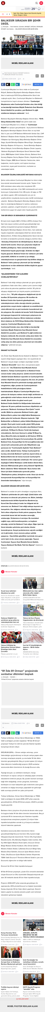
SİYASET (3, 29)
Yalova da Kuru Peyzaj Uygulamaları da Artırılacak (33, 619)
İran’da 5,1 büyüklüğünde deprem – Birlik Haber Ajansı (32, 647)
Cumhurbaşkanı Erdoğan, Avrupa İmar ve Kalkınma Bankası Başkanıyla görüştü (11, 962)
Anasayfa (5, 27)
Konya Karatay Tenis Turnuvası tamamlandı (9, 934)
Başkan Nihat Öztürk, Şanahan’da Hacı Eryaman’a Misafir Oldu (26, 14)
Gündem (21, 27)
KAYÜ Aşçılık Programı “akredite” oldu (31, 988)
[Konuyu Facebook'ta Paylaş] (3, 84)
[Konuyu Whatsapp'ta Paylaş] (13, 84)
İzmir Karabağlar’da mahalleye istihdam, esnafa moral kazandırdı (33, 962)
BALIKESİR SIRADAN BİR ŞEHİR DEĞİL (18, 566)
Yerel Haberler (14, 27)
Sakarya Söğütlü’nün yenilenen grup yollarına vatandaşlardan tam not (10, 620)
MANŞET (27, 27)
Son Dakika (10, 29)
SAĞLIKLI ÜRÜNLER (37, 27)
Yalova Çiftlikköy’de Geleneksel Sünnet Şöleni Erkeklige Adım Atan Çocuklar (10, 648)
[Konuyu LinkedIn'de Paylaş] (17, 84)
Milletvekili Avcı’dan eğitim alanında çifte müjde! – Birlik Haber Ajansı (33, 593)
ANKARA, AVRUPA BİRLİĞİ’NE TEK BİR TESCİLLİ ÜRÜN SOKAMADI (33, 935)
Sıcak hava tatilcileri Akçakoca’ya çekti (8, 592)
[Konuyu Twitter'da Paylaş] (8, 84)
